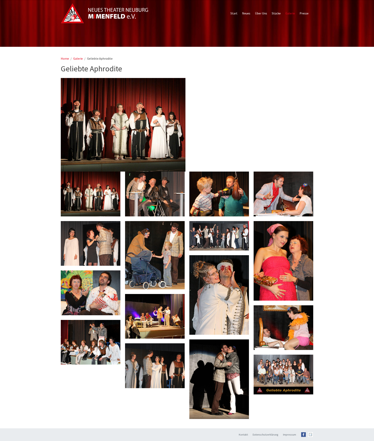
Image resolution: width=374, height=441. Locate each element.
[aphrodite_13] (90, 243)
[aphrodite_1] (187, 125)
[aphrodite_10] (155, 194)
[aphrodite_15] (219, 236)
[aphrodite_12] (283, 194)
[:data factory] (310, 434)
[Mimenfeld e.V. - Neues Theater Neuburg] (104, 13)
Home (65, 58)
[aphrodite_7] (90, 342)
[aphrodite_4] (90, 292)
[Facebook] (303, 434)
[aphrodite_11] (219, 194)
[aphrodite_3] (219, 295)
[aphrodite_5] (155, 316)
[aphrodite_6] (283, 327)
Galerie (78, 58)
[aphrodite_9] (155, 365)
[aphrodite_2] (283, 261)
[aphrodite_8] (219, 379)
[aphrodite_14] (155, 255)
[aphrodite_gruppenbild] (283, 374)
